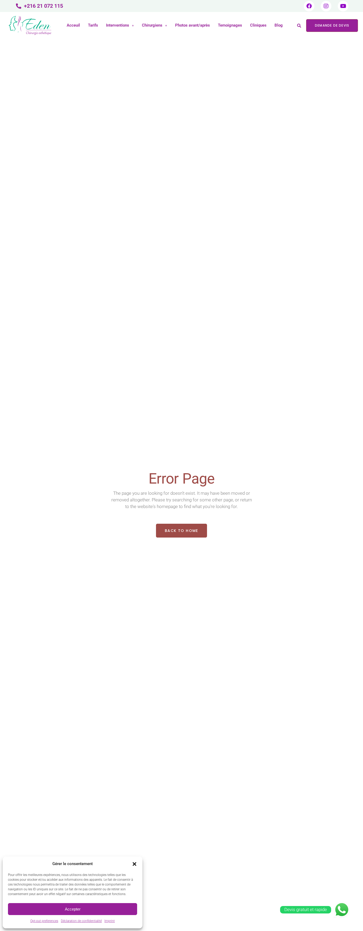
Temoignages (230, 25)
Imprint (109, 921)
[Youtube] (343, 6)
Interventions (117, 25)
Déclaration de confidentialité (81, 921)
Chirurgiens (152, 25)
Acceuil (73, 25)
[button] (134, 864)
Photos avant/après (192, 25)
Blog (279, 25)
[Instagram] (326, 6)
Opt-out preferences (44, 921)
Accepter (73, 909)
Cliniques (258, 25)
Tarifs (93, 25)
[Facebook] (309, 6)
